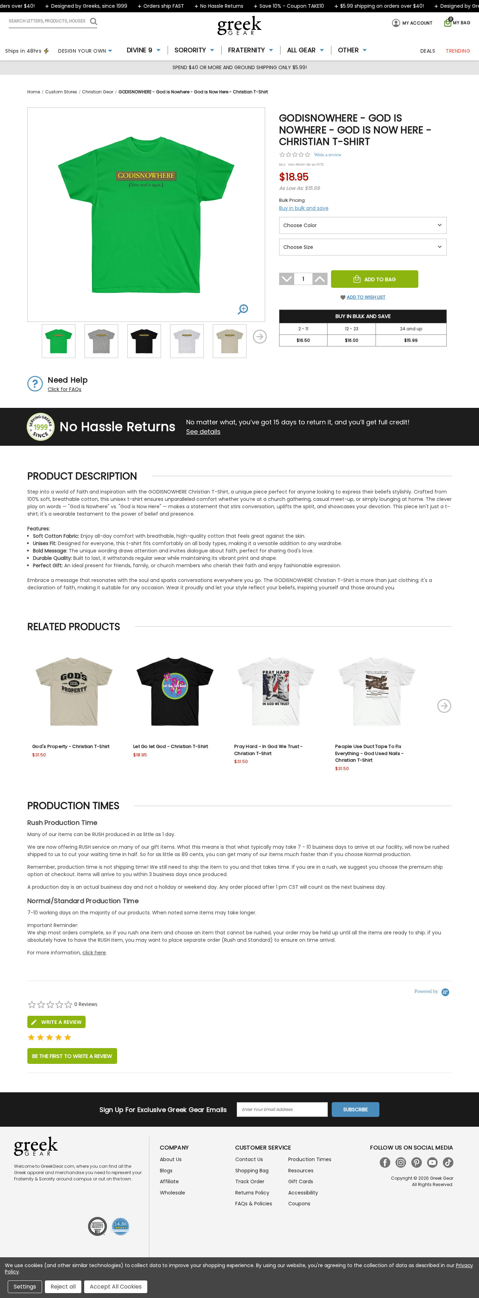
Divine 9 (140, 50)
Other (348, 50)
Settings (25, 1287)
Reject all (63, 1287)
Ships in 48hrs (23, 50)
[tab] (56, 1022)
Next (260, 337)
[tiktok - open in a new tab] (448, 1162)
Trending (458, 50)
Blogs (166, 1170)
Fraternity (246, 50)
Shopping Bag (252, 1170)
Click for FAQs (64, 389)
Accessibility (303, 1192)
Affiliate (169, 1181)
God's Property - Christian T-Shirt (71, 746)
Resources (300, 1170)
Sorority (190, 50)
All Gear (301, 50)
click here (94, 952)
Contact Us (249, 1159)
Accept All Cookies (116, 1287)
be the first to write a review (72, 1056)
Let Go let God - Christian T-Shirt (170, 746)
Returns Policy (252, 1192)
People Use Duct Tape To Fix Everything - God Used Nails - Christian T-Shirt (369, 753)
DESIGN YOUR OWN (82, 50)
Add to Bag (380, 279)
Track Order (249, 1181)
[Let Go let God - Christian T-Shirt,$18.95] (175, 691)
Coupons (299, 1203)
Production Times (309, 1159)
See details (203, 431)
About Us (171, 1159)
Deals (428, 50)
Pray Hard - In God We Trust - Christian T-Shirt (268, 750)
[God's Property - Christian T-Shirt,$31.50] (74, 691)
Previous (33, 337)
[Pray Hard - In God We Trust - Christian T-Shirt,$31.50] (276, 691)
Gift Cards (300, 1181)
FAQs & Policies (253, 1203)
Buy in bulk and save (304, 208)
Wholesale (172, 1192)
